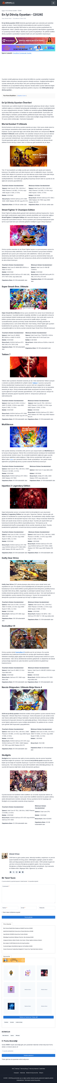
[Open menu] (53, 3)
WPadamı (18, 1035)
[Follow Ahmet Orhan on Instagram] (16, 872)
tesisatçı (12, 1022)
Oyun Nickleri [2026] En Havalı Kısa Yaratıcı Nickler (15, 934)
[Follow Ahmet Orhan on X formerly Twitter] (13, 872)
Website (41, 908)
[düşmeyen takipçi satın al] (44, 973)
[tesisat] (11, 973)
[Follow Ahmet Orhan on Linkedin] (22, 872)
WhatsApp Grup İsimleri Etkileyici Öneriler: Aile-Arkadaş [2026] (18, 937)
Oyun (3, 10)
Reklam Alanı (28, 989)
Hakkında (22, 1072)
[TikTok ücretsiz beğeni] (28, 48)
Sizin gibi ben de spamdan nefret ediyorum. (15, 1059)
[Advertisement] (28, 67)
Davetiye (6, 1022)
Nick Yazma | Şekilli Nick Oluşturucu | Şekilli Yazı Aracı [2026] (18, 928)
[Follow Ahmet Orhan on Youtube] (19, 872)
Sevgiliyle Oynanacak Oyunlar (22, 53)
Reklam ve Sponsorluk (32, 1072)
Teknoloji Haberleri (34, 1068)
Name (4, 908)
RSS (13, 1068)
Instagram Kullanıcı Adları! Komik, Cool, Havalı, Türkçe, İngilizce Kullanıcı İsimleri (22, 940)
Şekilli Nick (42, 1068)
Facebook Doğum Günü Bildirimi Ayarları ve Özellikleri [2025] (17, 946)
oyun (11, 459)
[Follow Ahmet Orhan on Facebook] (10, 872)
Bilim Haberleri (6, 1035)
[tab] (7, 924)
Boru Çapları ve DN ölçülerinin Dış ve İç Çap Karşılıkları (16, 943)
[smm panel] (28, 40)
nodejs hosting (19, 1022)
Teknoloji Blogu (24, 1068)
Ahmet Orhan (8, 18)
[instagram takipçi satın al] (27, 973)
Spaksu (12, 1035)
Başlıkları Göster (22, 95)
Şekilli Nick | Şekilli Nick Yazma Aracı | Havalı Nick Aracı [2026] (18, 931)
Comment (6, 886)
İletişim (41, 1072)
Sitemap (17, 1068)
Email (23, 908)
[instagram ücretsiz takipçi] (28, 960)
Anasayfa (16, 1072)
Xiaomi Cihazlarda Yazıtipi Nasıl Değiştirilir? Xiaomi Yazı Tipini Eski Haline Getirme (23, 949)
